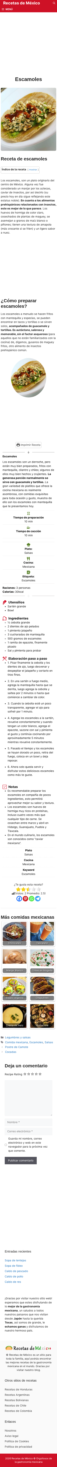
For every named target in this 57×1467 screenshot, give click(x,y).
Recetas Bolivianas (17, 1400)
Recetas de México (21, 3)
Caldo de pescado (16, 1271)
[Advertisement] (28, 46)
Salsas (49, 1042)
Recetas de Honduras (18, 1389)
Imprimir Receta (30, 444)
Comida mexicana (16, 1042)
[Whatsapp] (31, 898)
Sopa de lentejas (15, 1260)
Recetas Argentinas (17, 1394)
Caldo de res (13, 1281)
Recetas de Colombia (18, 1410)
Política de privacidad (18, 1446)
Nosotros (10, 1430)
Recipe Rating (13, 1074)
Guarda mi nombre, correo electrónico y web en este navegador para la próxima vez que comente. (28, 1144)
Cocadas (10, 1051)
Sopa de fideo (14, 1265)
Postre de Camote (16, 1047)
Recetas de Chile (15, 1405)
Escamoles (36, 1042)
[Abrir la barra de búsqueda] (54, 3)
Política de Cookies (17, 1441)
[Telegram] (38, 898)
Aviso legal (11, 1436)
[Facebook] (19, 898)
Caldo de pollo (14, 1276)
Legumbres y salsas (18, 1037)
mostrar (33, 169)
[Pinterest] (25, 898)
